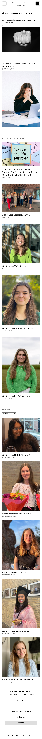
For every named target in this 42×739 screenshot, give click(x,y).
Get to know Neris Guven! (14, 572)
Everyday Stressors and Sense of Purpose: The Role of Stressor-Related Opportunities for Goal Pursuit (20, 172)
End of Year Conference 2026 (16, 214)
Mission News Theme (14, 736)
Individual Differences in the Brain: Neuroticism (19, 65)
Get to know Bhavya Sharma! (15, 631)
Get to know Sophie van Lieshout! (18, 679)
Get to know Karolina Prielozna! (17, 328)
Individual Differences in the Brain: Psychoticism (19, 21)
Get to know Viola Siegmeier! (16, 266)
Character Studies (21, 3)
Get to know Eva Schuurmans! (16, 396)
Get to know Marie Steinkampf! (17, 513)
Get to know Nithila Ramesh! (16, 455)
